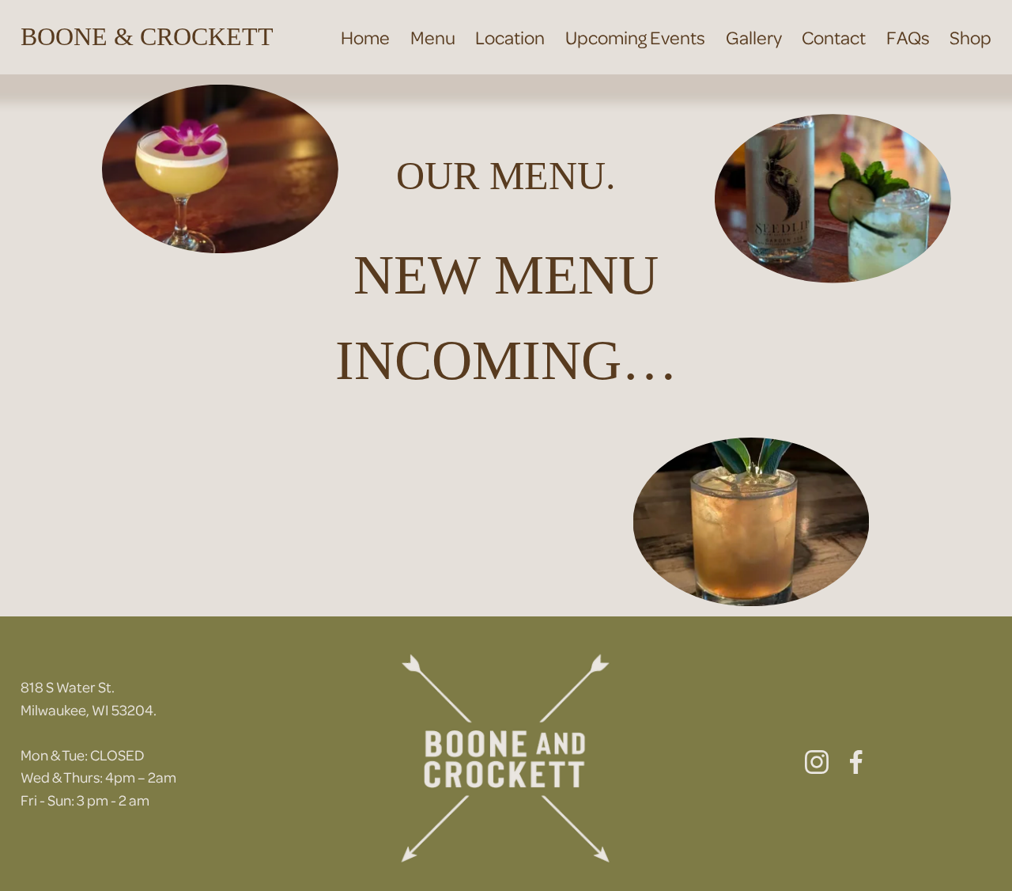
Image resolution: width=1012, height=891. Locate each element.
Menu (432, 36)
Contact (834, 36)
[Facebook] (856, 762)
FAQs (908, 36)
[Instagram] (816, 762)
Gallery (754, 36)
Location (510, 36)
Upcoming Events (635, 36)
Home (365, 36)
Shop (970, 36)
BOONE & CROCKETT (147, 37)
